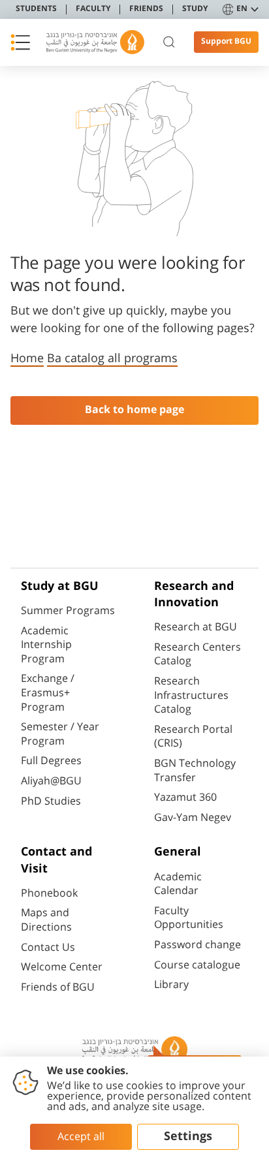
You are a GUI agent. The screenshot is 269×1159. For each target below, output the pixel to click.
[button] (20, 42)
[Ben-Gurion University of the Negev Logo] (95, 42)
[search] (169, 42)
